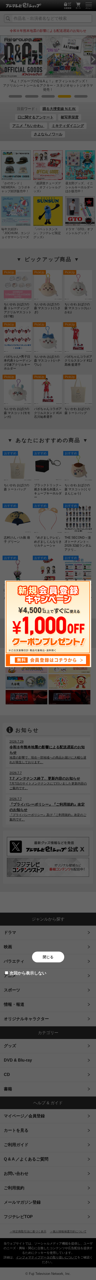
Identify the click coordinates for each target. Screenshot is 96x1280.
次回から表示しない (27, 973)
